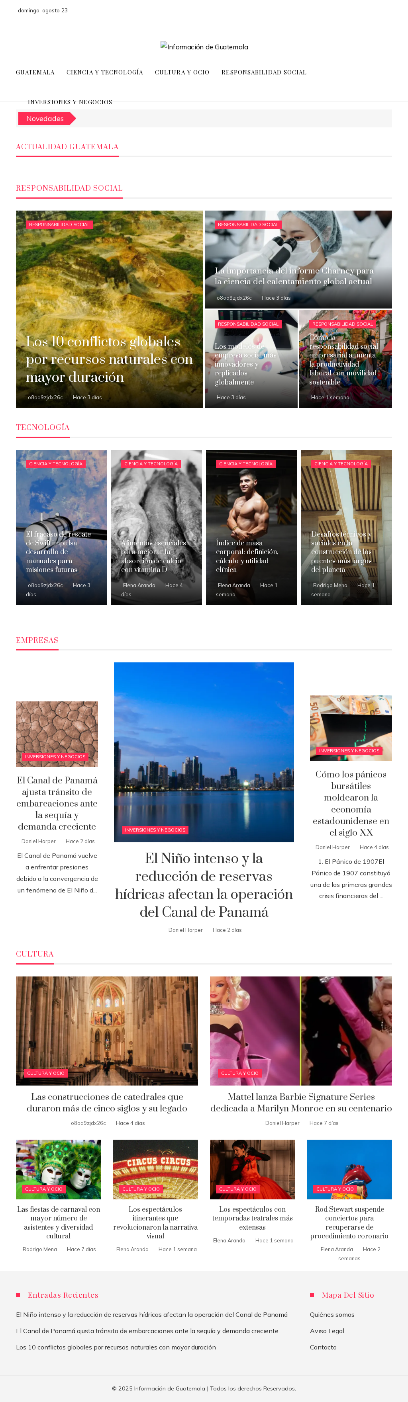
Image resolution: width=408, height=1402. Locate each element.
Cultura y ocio (46, 1073)
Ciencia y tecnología (55, 464)
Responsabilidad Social (59, 224)
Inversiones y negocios (155, 830)
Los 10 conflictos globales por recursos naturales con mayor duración (116, 1347)
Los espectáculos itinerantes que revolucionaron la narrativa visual (155, 1223)
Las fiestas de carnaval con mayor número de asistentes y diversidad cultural (58, 1223)
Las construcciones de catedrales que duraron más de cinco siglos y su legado (107, 1103)
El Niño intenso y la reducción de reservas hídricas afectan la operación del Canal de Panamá (204, 885)
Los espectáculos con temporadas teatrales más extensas (252, 1218)
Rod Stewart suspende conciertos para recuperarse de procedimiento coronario (349, 1223)
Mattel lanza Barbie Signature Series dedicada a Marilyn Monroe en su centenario (301, 1103)
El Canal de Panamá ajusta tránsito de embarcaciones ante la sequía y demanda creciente (57, 804)
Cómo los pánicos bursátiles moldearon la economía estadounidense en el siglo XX (351, 804)
